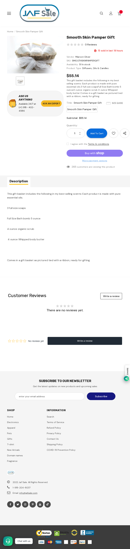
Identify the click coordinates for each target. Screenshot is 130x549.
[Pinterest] (32, 504)
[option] (35, 54)
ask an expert (51, 103)
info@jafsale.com (28, 493)
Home (10, 31)
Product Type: (74, 68)
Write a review (111, 296)
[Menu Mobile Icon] (9, 13)
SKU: (69, 60)
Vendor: (71, 56)
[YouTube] (40, 504)
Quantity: (72, 125)
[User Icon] (111, 13)
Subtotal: (72, 118)
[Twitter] (18, 504)
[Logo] (39, 13)
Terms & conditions (98, 144)
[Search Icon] (101, 13)
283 (74, 166)
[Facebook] (10, 504)
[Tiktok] (47, 504)
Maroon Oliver (83, 56)
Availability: (72, 64)
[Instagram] (25, 504)
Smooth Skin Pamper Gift (82, 109)
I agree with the (79, 144)
